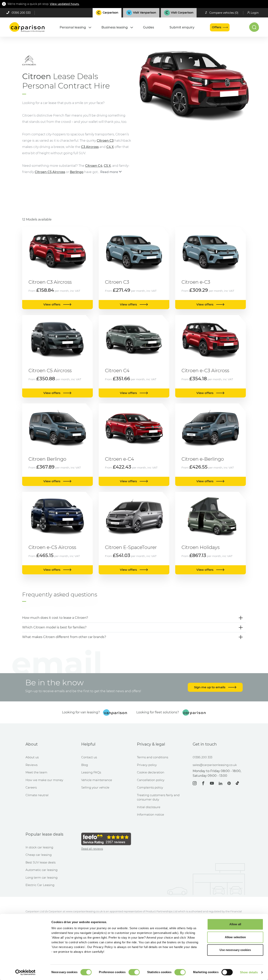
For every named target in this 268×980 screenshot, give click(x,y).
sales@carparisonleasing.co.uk (215, 765)
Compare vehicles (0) (223, 13)
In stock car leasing (39, 847)
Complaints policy (150, 787)
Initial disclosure (148, 807)
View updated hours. (64, 4)
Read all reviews (92, 849)
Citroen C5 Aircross (50, 172)
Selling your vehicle (95, 787)
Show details (249, 972)
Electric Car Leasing (40, 885)
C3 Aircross (90, 147)
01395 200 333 (21, 13)
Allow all (235, 924)
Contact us (89, 757)
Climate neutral (37, 795)
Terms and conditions (152, 757)
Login (255, 13)
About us (32, 757)
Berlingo (76, 172)
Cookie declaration (150, 772)
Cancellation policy (150, 780)
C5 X (107, 166)
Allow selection (235, 937)
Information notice (150, 814)
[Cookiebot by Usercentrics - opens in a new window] (25, 972)
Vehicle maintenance (96, 780)
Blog (84, 765)
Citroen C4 (93, 166)
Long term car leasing (41, 877)
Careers (31, 787)
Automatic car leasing (41, 870)
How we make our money (44, 780)
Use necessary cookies (235, 950)
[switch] (134, 972)
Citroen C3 (105, 140)
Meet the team (36, 772)
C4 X (110, 147)
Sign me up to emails (210, 687)
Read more (109, 172)
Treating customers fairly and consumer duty (158, 797)
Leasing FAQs (91, 772)
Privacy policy (147, 765)
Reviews (31, 765)
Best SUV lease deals (41, 862)
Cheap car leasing (39, 855)
